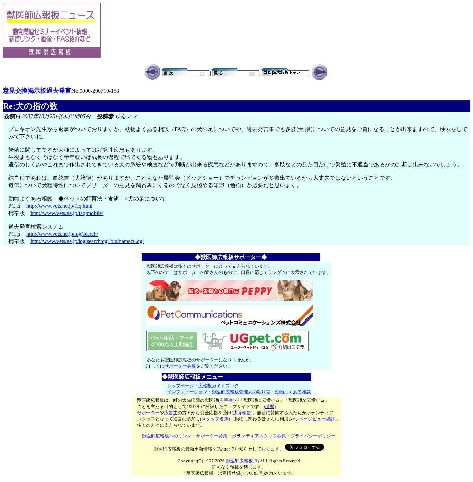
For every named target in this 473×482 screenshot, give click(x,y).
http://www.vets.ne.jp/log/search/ (62, 234)
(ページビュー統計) (316, 418)
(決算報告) (242, 412)
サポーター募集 (180, 366)
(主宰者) (226, 400)
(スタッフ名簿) (215, 418)
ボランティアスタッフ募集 (259, 435)
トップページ (180, 385)
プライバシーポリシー (313, 435)
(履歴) (270, 406)
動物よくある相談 (293, 392)
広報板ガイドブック (218, 385)
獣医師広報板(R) (242, 460)
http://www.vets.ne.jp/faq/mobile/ (66, 213)
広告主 (171, 412)
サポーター (148, 412)
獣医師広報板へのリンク (166, 435)
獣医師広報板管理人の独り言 (241, 392)
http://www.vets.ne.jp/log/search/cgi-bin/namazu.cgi (87, 241)
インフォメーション (187, 392)
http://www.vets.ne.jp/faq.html (59, 206)
